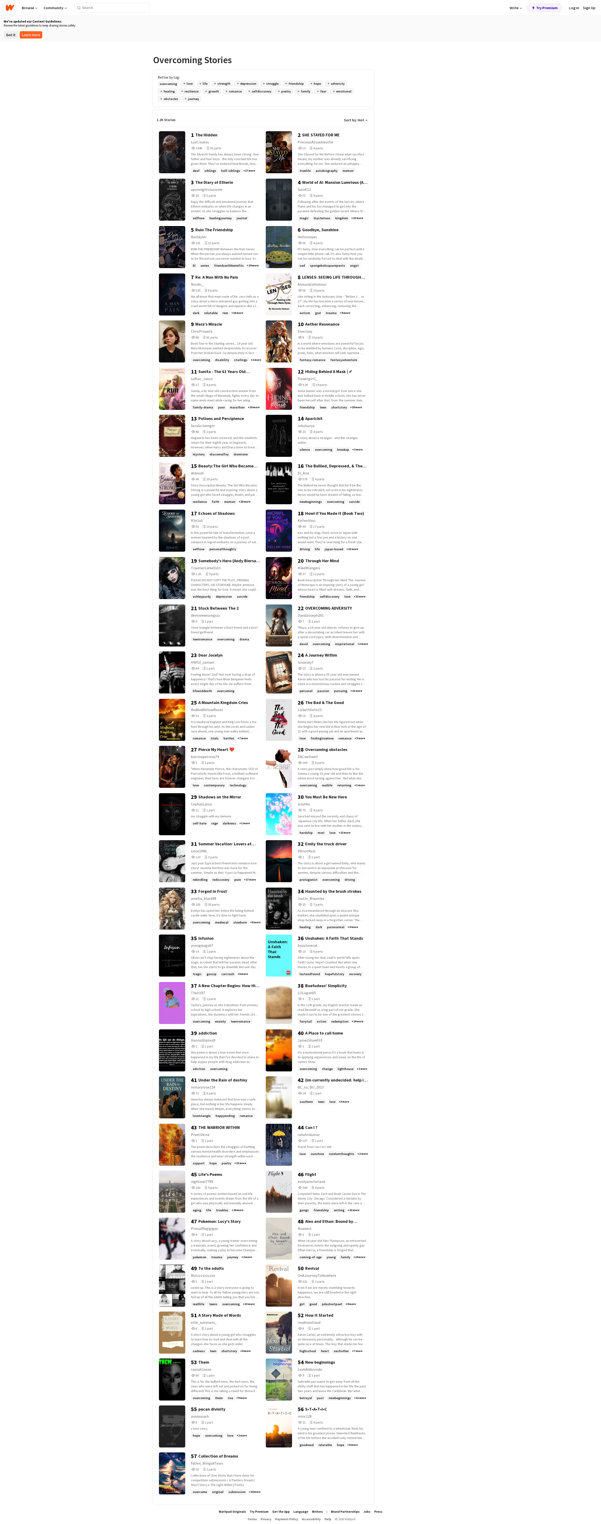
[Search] (79, 8)
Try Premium (547, 7)
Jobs (366, 1512)
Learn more (31, 35)
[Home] (10, 7)
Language (300, 1512)
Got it (10, 35)
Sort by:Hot (354, 120)
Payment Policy (286, 1519)
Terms (252, 1519)
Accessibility (311, 1519)
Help (327, 1519)
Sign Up (589, 7)
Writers (317, 1512)
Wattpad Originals (232, 1512)
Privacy (266, 1519)
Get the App (281, 1512)
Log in (574, 7)
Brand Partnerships (345, 1512)
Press (378, 1512)
